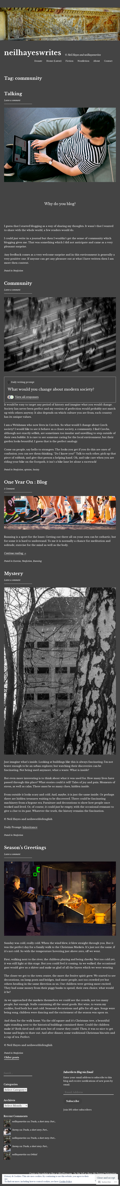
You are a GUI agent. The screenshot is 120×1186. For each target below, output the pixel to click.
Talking (13, 93)
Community (18, 283)
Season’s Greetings (25, 847)
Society (36, 469)
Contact (108, 61)
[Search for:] (17, 1073)
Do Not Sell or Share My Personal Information (94, 1173)
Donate (38, 61)
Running (37, 561)
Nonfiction (83, 61)
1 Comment (9, 488)
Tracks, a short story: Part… (43, 1121)
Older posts (11, 1057)
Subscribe (72, 1101)
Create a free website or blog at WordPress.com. (50, 1173)
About (96, 61)
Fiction (69, 61)
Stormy (15, 1130)
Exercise (17, 561)
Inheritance (30, 827)
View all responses (27, 396)
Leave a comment (12, 100)
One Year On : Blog (25, 482)
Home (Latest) (53, 61)
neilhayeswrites (32, 52)
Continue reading (15, 553)
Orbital (33, 1154)
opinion (28, 469)
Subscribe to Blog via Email (78, 1072)
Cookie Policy (65, 1181)
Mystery (13, 573)
